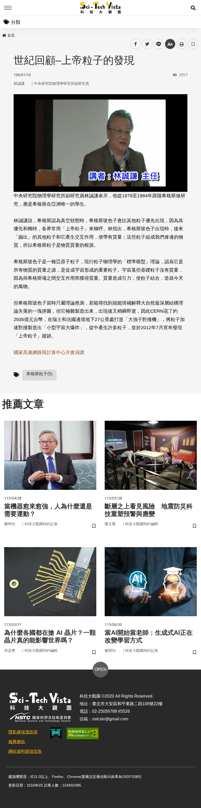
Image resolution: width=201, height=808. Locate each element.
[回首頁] (100, 8)
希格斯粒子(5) (39, 374)
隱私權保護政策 (23, 732)
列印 (181, 44)
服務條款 (16, 741)
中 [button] (170, 44)
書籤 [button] (193, 44)
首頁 (11, 35)
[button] (193, 8)
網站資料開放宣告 (25, 751)
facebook (136, 44)
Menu (8, 8)
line (157, 44)
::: (3, 34)
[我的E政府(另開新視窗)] (56, 733)
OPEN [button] (100, 669)
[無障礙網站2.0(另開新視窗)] (83, 733)
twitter (147, 44)
